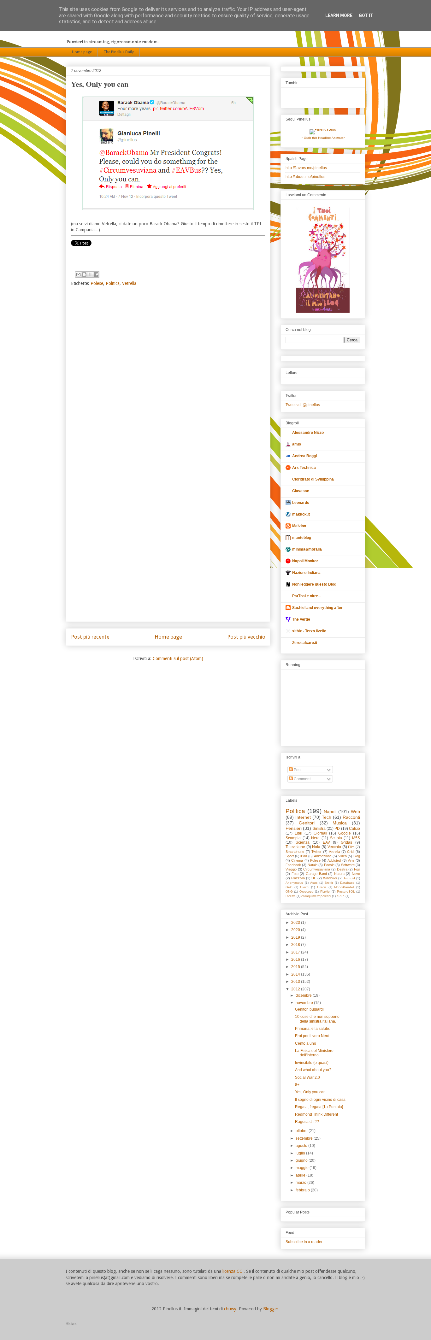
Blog (356, 856)
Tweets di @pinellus (303, 405)
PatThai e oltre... (306, 596)
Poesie (329, 865)
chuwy (230, 1308)
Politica (113, 283)
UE (313, 878)
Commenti (302, 779)
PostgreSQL (346, 891)
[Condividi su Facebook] (96, 274)
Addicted (334, 860)
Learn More (338, 15)
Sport (290, 856)
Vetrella (129, 283)
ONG (289, 891)
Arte (351, 860)
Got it (366, 15)
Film (351, 847)
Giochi (304, 887)
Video (342, 856)
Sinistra (319, 828)
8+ (297, 1085)
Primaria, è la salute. (312, 1028)
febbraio (303, 1190)
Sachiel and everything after (317, 607)
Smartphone (295, 851)
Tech (326, 817)
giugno (302, 1160)
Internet (303, 817)
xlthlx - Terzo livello (309, 631)
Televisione (295, 847)
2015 (296, 967)
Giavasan (300, 491)
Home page (82, 52)
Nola (316, 847)
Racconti (351, 817)
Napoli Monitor (305, 561)
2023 (296, 922)
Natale (312, 865)
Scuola (336, 838)
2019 (296, 937)
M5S (356, 838)
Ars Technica (304, 467)
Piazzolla (298, 878)
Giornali (320, 833)
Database (347, 882)
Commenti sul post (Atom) (178, 658)
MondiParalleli (344, 887)
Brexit (329, 882)
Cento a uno (305, 1043)
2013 (296, 981)
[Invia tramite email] (78, 274)
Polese (97, 283)
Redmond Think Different (316, 1114)
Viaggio (291, 869)
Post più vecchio (246, 637)
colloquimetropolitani (316, 896)
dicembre (304, 995)
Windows (330, 878)
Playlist (325, 891)
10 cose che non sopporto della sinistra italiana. (317, 1018)
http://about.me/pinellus (305, 176)
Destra (342, 869)
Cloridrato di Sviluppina (313, 479)
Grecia (322, 887)
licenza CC (233, 1271)
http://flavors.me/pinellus (306, 168)
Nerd (315, 838)
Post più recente (90, 637)
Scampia (293, 838)
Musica (340, 822)
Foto (295, 874)
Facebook (293, 865)
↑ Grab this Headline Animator (323, 137)
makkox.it (301, 514)
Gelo (289, 887)
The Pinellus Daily (118, 52)
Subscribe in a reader (304, 1242)
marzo (301, 1182)
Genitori (307, 822)
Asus (313, 882)
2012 (296, 989)
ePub (341, 896)
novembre (305, 1003)
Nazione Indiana (306, 572)
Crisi (350, 851)
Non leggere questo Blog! (315, 584)
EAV (326, 842)
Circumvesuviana (316, 869)
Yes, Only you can (310, 1092)
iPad (303, 856)
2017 (296, 952)
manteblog (301, 537)
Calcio (354, 828)
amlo (296, 444)
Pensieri (294, 828)
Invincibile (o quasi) (311, 1062)
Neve (356, 874)
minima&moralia (307, 549)
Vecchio (334, 847)
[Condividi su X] (90, 274)
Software (348, 865)
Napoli (330, 811)
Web (355, 811)
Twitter (316, 851)
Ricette (291, 896)
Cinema (297, 860)
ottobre (302, 1131)
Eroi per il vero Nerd (312, 1036)
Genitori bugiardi (309, 1009)
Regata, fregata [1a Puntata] (319, 1107)
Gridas (346, 842)
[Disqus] (168, 374)
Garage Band (316, 874)
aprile (301, 1175)
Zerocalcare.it (304, 642)
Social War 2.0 (307, 1077)
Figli (357, 869)
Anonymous (294, 882)
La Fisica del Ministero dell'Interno (314, 1052)
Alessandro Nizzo (308, 432)
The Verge (301, 619)
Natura (339, 874)
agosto (302, 1145)
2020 (296, 930)
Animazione (323, 856)
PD (337, 828)
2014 (296, 974)
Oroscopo (306, 891)
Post (297, 770)
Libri (298, 833)
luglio (301, 1153)
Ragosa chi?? (307, 1121)
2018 (296, 944)
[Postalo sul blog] (84, 274)
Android (349, 878)
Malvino (299, 526)
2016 (296, 959)
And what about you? (313, 1070)
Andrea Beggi (304, 456)
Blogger (270, 1308)
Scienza (303, 842)
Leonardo (300, 502)
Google (344, 833)
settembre (305, 1138)
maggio (303, 1168)
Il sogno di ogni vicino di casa (320, 1099)
